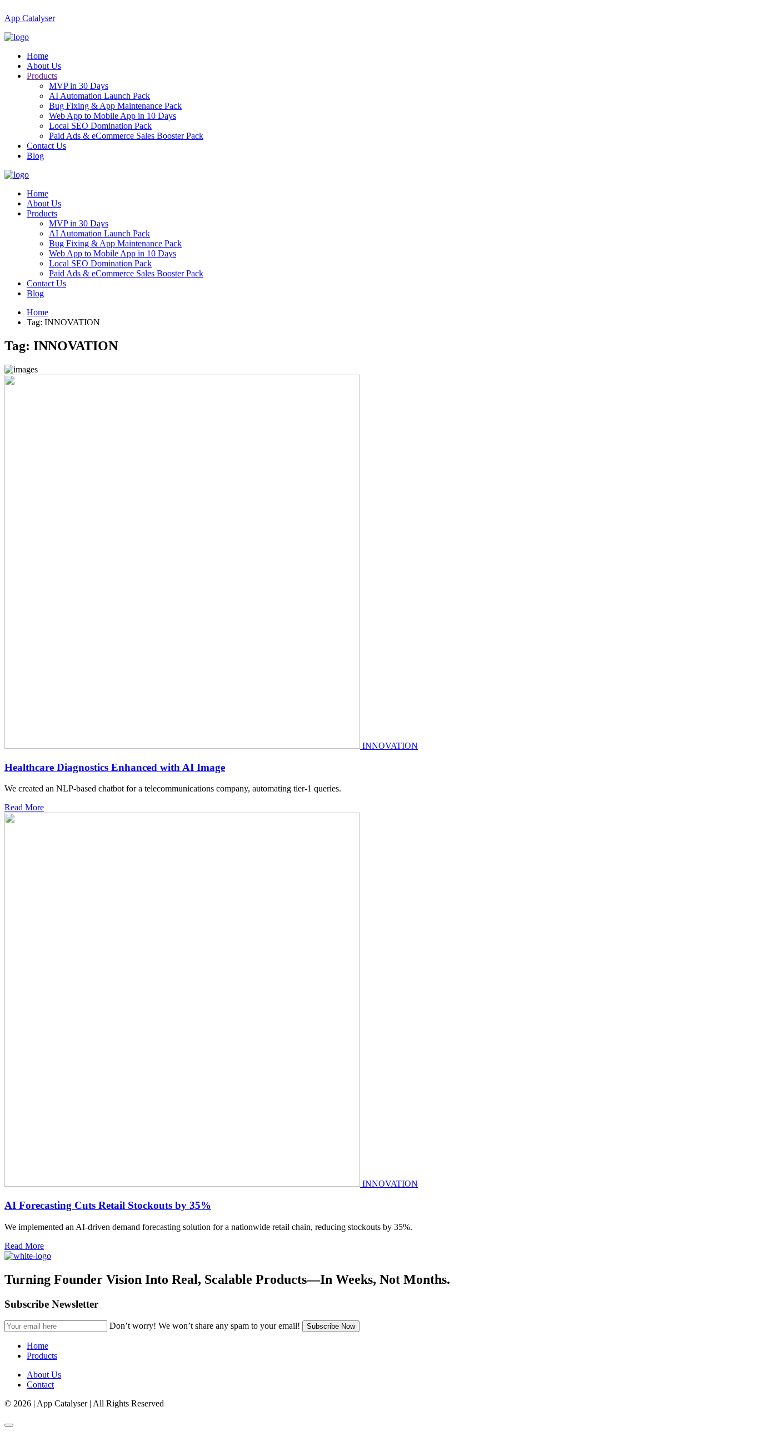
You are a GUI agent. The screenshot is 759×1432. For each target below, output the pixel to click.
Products (42, 75)
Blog (35, 155)
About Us (44, 65)
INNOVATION (390, 745)
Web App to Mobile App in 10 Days (112, 115)
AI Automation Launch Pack (99, 95)
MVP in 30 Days (78, 85)
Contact (40, 1384)
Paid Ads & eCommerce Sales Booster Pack (126, 135)
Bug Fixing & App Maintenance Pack (115, 105)
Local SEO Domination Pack (100, 125)
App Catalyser (29, 18)
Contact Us (46, 145)
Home (37, 55)
